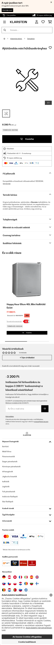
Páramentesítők (8, 456)
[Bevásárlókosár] (50, 21)
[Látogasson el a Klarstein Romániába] (26, 583)
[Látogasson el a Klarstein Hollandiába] (9, 590)
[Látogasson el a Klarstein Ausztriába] (9, 577)
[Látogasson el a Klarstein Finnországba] (37, 583)
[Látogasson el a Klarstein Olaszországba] (26, 577)
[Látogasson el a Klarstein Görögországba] (26, 590)
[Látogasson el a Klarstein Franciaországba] (20, 577)
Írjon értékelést (27, 357)
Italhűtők (5, 481)
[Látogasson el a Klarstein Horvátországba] (20, 583)
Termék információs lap (14, 321)
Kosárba (29, 139)
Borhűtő (5, 446)
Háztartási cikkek (16, 38)
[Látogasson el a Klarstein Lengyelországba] (15, 583)
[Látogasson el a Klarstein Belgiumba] (4, 590)
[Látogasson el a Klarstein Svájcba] (15, 577)
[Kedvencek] (43, 21)
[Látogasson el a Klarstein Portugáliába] (15, 590)
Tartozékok (31, 38)
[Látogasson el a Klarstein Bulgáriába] (31, 583)
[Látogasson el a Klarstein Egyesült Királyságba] (37, 577)
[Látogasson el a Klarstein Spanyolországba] (31, 577)
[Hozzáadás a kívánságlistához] (50, 47)
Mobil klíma (6, 451)
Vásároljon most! (7, 10)
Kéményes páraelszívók (11, 466)
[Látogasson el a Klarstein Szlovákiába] (4, 583)
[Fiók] (36, 22)
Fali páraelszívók (8, 491)
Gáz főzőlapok (7, 502)
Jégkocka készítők (9, 476)
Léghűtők (6, 486)
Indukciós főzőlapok (10, 497)
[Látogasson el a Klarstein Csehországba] (9, 583)
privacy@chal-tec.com (41, 421)
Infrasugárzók (7, 471)
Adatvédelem (10, 416)
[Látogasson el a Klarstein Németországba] (4, 577)
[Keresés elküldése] (5, 30)
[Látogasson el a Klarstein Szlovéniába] (20, 590)
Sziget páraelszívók (9, 461)
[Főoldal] (7, 38)
